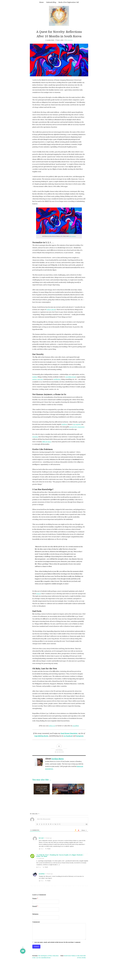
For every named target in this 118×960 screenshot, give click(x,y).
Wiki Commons (72, 236)
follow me (52, 726)
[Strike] (44, 824)
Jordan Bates (58, 759)
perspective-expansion (77, 427)
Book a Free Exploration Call (69, 2)
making (34, 377)
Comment (36, 922)
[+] (59, 824)
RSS (77, 726)
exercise (40, 379)
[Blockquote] (51, 824)
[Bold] (37, 824)
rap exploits (77, 424)
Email (35, 906)
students (64, 424)
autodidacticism (70, 377)
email (74, 726)
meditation (57, 379)
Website (35, 914)
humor (38, 593)
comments (69, 40)
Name (35, 898)
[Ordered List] (46, 824)
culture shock (50, 309)
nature (34, 379)
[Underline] (42, 824)
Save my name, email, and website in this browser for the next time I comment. (57, 942)
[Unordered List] (48, 824)
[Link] (55, 824)
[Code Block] (53, 824)
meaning (35, 437)
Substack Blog (51, 2)
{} (57, 824)
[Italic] (39, 824)
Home (41, 2)
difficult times (46, 441)
